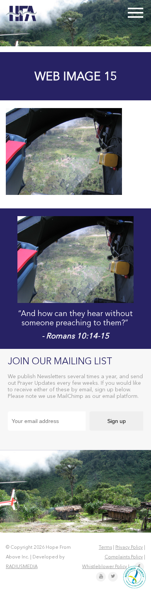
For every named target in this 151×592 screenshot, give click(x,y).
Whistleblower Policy (104, 567)
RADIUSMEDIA (22, 567)
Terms (105, 547)
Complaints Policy (124, 557)
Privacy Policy (129, 547)
